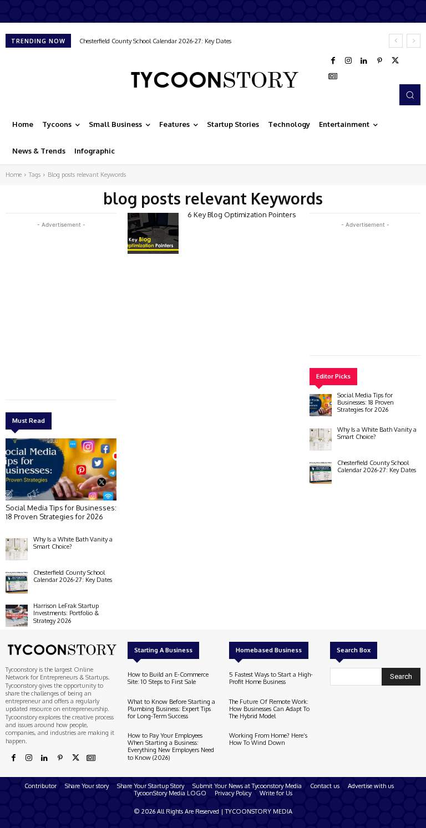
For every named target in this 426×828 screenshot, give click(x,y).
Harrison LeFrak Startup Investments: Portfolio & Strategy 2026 (172, 41)
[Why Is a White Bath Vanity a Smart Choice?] (17, 549)
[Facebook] (333, 61)
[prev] (396, 41)
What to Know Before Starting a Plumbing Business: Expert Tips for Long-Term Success (171, 709)
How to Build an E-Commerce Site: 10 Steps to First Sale (168, 678)
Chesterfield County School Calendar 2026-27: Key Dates (72, 576)
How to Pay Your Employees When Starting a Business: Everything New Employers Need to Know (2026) (171, 746)
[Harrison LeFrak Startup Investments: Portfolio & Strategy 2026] (17, 616)
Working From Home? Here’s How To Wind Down (268, 739)
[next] (413, 41)
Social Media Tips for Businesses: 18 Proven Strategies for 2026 (61, 512)
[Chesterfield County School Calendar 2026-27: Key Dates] (17, 582)
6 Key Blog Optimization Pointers (241, 214)
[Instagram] (348, 61)
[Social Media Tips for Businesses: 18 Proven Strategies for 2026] (61, 469)
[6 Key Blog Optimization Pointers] (153, 233)
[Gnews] (333, 76)
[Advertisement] (89, 308)
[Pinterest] (379, 61)
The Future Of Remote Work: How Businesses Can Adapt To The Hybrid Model (269, 709)
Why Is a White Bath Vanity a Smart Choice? (73, 542)
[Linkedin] (364, 61)
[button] (409, 94)
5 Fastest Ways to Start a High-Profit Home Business (271, 678)
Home (14, 174)
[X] (395, 61)
